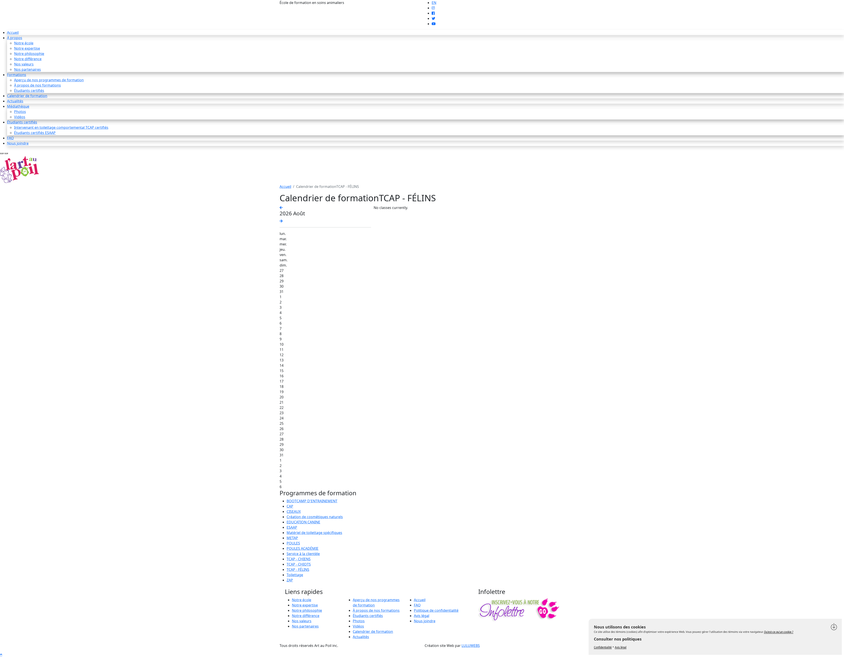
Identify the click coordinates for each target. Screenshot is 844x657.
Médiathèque (18, 106)
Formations (16, 74)
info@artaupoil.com (361, 2)
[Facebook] (433, 13)
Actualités (15, 101)
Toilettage (295, 574)
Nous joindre (18, 143)
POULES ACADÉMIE (302, 548)
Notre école (23, 43)
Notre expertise (27, 48)
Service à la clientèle (303, 553)
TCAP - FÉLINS (298, 569)
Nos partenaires (27, 69)
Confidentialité (603, 647)
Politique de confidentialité (436, 610)
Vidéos (19, 116)
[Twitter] (433, 18)
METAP (292, 537)
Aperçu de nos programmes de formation (49, 80)
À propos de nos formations (37, 85)
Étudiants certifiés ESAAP (35, 132)
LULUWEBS (471, 645)
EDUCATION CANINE (303, 522)
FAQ (10, 138)
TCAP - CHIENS (299, 559)
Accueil (13, 32)
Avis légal (421, 615)
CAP (290, 506)
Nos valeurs (24, 64)
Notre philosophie (29, 53)
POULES (293, 543)
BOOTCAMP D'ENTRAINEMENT (312, 501)
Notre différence (28, 58)
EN (434, 2)
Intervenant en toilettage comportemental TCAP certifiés (61, 127)
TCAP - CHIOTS (299, 564)
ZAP (290, 580)
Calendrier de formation (27, 95)
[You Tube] (434, 23)
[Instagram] (433, 7)
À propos (14, 37)
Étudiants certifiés (29, 90)
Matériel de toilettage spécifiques (314, 532)
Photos (20, 111)
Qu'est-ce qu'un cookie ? (778, 632)
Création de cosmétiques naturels (315, 516)
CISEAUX (294, 511)
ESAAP (292, 527)
